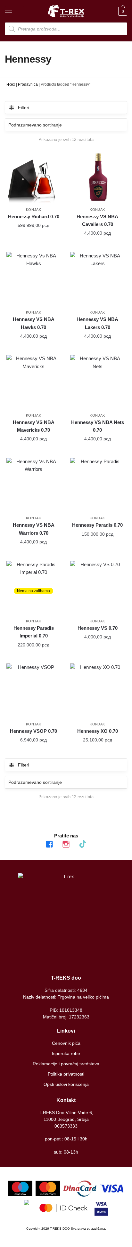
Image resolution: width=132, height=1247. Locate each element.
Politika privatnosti (66, 1074)
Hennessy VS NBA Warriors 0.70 (33, 528)
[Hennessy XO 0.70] (97, 690)
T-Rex (10, 84)
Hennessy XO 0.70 (97, 731)
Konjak (33, 210)
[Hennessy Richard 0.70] (33, 176)
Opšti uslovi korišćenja (66, 1084)
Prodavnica (28, 84)
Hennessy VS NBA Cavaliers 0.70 (97, 220)
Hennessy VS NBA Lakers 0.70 (97, 323)
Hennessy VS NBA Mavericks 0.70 (33, 426)
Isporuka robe (66, 1053)
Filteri (23, 107)
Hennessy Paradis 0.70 (97, 525)
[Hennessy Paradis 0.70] (97, 485)
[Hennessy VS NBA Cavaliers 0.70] (97, 176)
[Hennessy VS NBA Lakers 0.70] (97, 279)
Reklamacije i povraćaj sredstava (66, 1063)
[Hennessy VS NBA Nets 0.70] (97, 382)
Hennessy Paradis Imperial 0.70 (33, 631)
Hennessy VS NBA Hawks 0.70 (33, 323)
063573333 (66, 1126)
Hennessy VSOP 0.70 (33, 731)
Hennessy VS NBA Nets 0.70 (97, 426)
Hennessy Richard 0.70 (33, 216)
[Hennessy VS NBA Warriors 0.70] (33, 485)
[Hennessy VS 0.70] (97, 588)
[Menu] (14, 11)
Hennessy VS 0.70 (98, 628)
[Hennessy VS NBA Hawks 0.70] (33, 279)
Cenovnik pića (66, 1043)
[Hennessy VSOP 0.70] (33, 690)
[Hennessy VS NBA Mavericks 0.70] (33, 382)
